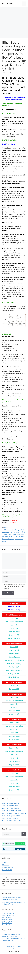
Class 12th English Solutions (10, 803)
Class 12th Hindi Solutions (10, 805)
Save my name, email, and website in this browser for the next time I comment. (14, 586)
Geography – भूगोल (14, 657)
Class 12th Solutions (8, 913)
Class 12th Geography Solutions (11, 816)
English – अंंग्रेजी (14, 635)
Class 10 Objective (14, 638)
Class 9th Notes (7, 917)
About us (9, 946)
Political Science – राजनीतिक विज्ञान (14, 660)
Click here (13, 521)
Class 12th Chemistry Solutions (11, 810)
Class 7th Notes (7, 921)
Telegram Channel (14, 606)
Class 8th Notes (7, 919)
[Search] (24, 834)
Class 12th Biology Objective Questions (14, 813)
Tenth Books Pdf (7, 870)
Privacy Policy (17, 946)
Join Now (21, 843)
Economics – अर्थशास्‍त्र (14, 664)
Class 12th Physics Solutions (10, 808)
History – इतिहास (14, 653)
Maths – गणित (14, 625)
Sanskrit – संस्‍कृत (14, 632)
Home (4, 862)
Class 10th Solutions (8, 915)
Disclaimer (20, 949)
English (6, 527)
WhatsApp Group (14, 610)
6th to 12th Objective (8, 925)
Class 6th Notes (7, 923)
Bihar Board (5, 865)
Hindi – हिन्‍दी (14, 628)
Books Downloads (7, 867)
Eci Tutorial (7, 4)
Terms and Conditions (10, 949)
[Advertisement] (14, 22)
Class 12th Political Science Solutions (13, 821)
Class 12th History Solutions (10, 818)
